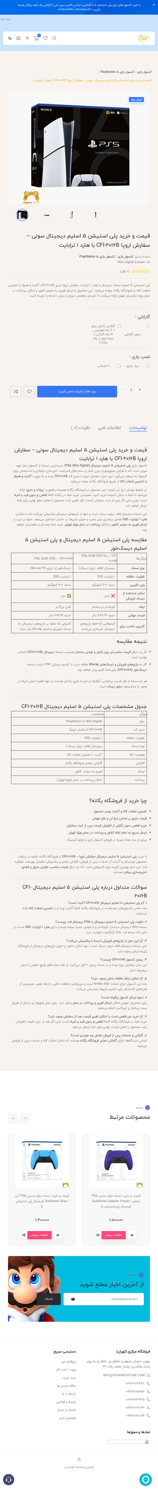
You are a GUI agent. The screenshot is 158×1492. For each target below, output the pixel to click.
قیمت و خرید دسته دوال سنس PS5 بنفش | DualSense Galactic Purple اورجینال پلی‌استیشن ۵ (116, 1201)
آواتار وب (69, 1467)
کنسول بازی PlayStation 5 (117, 71)
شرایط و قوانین (66, 1402)
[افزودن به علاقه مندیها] (29, 391)
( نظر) (124, 271)
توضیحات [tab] (138, 427)
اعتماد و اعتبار (66, 1410)
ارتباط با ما (69, 1394)
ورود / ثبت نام (66, 1369)
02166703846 (135, 1407)
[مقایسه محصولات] (23, 1235)
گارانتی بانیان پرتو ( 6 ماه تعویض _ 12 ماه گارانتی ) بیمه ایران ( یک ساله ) (103, 334)
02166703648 (135, 1383)
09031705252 (135, 1391)
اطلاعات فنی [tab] (109, 427)
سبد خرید (69, 1377)
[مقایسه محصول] (16, 391)
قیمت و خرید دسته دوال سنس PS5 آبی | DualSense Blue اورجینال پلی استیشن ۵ (42, 1201)
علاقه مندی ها (66, 1386)
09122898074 (135, 1415)
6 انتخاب (103, 366)
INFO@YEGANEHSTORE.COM (124, 1375)
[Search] (54, 38)
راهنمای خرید (67, 1418)
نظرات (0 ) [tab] (80, 427)
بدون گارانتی (132, 334)
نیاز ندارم (133, 366)
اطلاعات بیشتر (39, 1235)
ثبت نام (5, 19)
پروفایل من (68, 1361)
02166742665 (135, 1399)
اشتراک (48, 1298)
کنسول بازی (144, 71)
